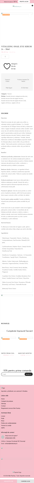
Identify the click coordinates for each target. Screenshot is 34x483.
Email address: (17, 374)
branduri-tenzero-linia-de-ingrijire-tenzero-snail (13, 101)
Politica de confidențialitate (8, 423)
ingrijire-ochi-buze (6, 103)
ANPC (3, 428)
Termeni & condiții (6, 425)
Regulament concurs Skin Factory (10, 408)
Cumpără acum (25, 481)
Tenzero (9, 94)
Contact (3, 406)
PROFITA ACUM (24, 1)
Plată (2, 418)
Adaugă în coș (8, 481)
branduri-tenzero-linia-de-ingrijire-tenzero (12, 98)
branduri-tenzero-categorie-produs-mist (16, 96)
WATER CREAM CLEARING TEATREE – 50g (14, 353)
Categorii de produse (7, 401)
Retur (2, 420)
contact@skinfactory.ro (11, 443)
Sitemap (3, 403)
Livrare (3, 416)
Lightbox (30, 15)
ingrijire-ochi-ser (16, 103)
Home (3, 399)
